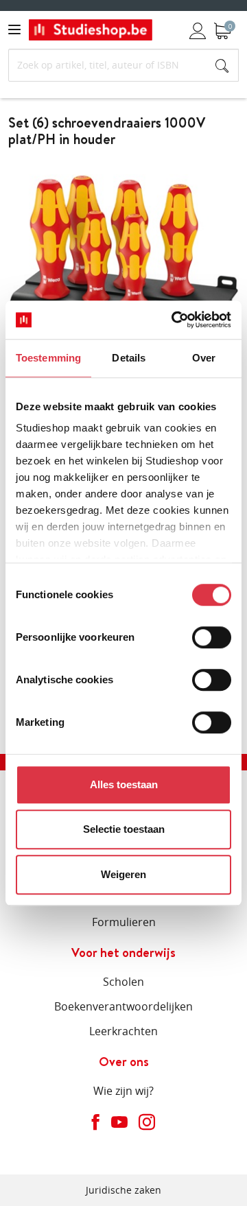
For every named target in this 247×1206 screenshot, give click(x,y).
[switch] (211, 637)
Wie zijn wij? (123, 1090)
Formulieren (124, 922)
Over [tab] (203, 358)
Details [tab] (128, 358)
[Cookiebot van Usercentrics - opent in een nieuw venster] (174, 320)
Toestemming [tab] (48, 358)
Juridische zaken (123, 1189)
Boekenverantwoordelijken (123, 1006)
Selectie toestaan (124, 829)
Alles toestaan (124, 784)
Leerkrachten (123, 1031)
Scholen (123, 981)
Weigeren (123, 874)
